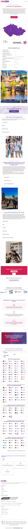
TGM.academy (24, 522)
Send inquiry (14, 17)
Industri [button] (4, 458)
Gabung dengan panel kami (14, 280)
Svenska (2, 522)
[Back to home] (5, 1)
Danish (4, 522)
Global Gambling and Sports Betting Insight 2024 (12, 523)
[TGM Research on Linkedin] (1, 515)
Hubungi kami (14, 271)
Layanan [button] (4, 459)
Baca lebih (8, 384)
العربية (13, 522)
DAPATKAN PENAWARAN (14, 340)
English (4, 521)
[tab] (4, 351)
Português (10, 522)
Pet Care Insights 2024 (22, 523)
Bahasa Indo (14, 521)
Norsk (15, 522)
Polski (6, 521)
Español (9, 521)
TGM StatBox (3, 523)
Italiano (20, 521)
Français (11, 521)
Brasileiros (7, 522)
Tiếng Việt (17, 521)
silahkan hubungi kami (5, 174)
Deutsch (25, 521)
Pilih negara (13, 111)
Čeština (22, 521)
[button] (25, 1)
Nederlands (17, 522)
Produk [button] (3, 460)
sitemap (21, 522)
